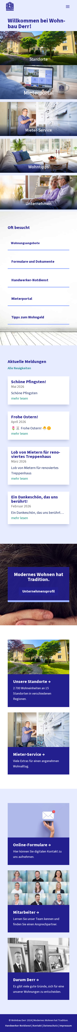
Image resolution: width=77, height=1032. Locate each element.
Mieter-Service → (29, 754)
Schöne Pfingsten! (28, 382)
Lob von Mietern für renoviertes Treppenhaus (35, 454)
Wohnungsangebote (25, 243)
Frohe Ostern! (24, 417)
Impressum (65, 1026)
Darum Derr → (26, 980)
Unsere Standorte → (32, 681)
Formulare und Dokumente (32, 261)
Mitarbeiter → (26, 912)
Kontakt (37, 1026)
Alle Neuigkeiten (19, 368)
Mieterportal (21, 298)
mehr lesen (19, 398)
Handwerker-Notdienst (29, 280)
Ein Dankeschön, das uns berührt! (34, 499)
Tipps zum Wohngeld (27, 317)
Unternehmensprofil (38, 591)
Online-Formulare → (32, 845)
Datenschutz (50, 1026)
